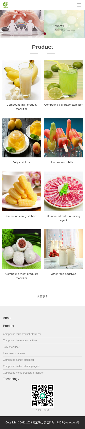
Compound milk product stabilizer (22, 106)
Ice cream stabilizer (63, 162)
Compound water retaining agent (63, 218)
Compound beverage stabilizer (63, 104)
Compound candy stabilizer (22, 216)
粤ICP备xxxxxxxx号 (67, 422)
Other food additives (63, 273)
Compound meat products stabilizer (21, 276)
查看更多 (42, 296)
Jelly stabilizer (21, 162)
